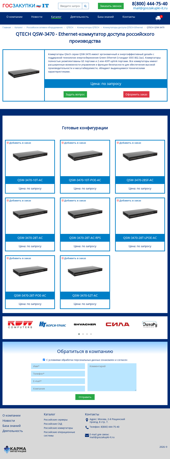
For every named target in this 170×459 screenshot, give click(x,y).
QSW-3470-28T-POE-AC (30, 295)
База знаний (106, 17)
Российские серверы (56, 419)
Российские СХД (53, 423)
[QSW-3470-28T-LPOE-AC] (140, 229)
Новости (36, 17)
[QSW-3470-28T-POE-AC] (30, 287)
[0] (158, 18)
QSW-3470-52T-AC (85, 295)
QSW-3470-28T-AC (30, 238)
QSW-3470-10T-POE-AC (85, 180)
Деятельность (79, 17)
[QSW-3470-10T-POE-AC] (85, 172)
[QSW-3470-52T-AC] (85, 287)
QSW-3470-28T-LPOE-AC (140, 238)
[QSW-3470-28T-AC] (30, 229)
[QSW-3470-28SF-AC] (140, 172)
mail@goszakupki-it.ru (150, 8)
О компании (14, 17)
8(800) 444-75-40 (150, 3)
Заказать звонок (111, 6)
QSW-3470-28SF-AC (140, 180)
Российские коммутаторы (58, 427)
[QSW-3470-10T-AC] (30, 172)
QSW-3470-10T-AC (30, 180)
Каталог (56, 17)
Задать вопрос (75, 94)
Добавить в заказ (20, 142)
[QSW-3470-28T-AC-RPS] (85, 229)
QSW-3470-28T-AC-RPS (85, 238)
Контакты (129, 17)
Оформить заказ (136, 94)
